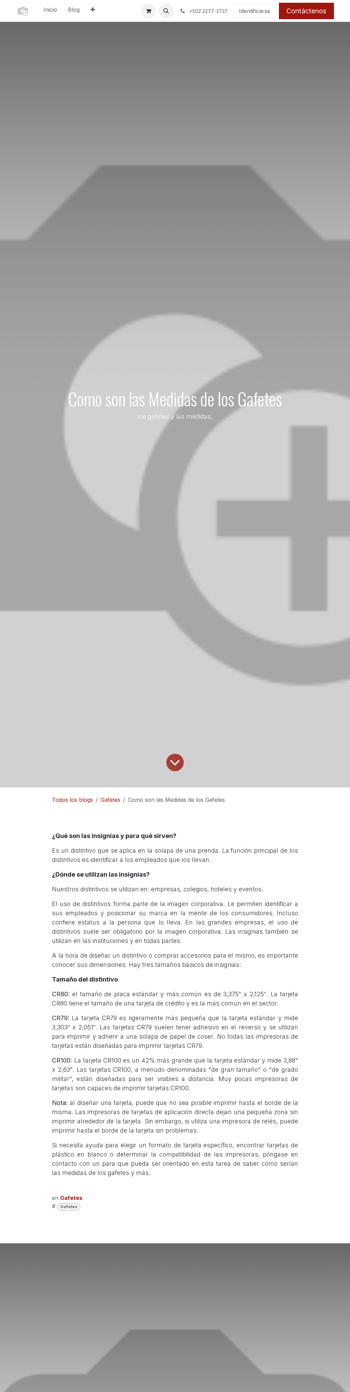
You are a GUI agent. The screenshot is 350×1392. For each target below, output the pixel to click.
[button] (166, 10)
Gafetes (110, 799)
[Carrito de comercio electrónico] (148, 10)
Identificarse (254, 11)
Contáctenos (306, 11)
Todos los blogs (72, 799)
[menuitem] (50, 11)
